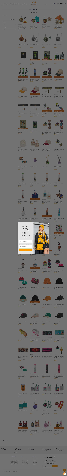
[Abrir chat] (64, 473)
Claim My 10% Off (25, 250)
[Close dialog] (48, 223)
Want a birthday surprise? (24, 244)
